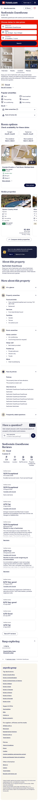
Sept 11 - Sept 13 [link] (28, 141)
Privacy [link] (5, 748)
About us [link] (5, 764)
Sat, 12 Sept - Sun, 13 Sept (13, 33)
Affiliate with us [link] (7, 725)
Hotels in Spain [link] (7, 686)
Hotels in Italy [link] (6, 701)
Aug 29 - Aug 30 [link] (10, 134)
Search (19, 43)
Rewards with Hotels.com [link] (10, 773)
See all (3, 106)
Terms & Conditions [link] (8, 745)
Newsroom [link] (6, 728)
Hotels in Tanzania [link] (8, 689)
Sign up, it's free (20, 254)
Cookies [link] (5, 751)
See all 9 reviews (6, 87)
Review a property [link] (8, 718)
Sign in (11, 254)
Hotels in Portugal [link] (8, 698)
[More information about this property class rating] (7, 15)
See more (6, 540)
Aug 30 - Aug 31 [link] (28, 134)
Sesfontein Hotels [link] (10, 659)
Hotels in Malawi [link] (7, 683)
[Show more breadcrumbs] (3, 659)
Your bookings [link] (7, 709)
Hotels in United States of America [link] (12, 680)
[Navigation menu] (35, 2)
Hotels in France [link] (7, 695)
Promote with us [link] (7, 734)
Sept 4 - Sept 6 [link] (9, 141)
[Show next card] (35, 57)
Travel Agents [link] (6, 737)
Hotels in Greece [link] (7, 692)
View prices (30, 185)
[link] (34, 8)
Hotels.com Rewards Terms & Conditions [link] (14, 757)
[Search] (33, 435)
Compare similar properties (20, 239)
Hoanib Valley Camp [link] (9, 651)
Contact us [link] (6, 715)
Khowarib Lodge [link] (8, 653)
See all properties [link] (9, 8)
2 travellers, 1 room (11, 38)
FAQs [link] (4, 712)
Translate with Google (9, 492)
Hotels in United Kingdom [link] (10, 677)
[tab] (6, 646)
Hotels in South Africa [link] (9, 674)
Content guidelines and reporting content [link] (14, 754)
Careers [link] (5, 767)
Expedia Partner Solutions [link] (10, 731)
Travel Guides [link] (6, 770)
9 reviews (5, 454)
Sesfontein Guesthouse (13, 27)
